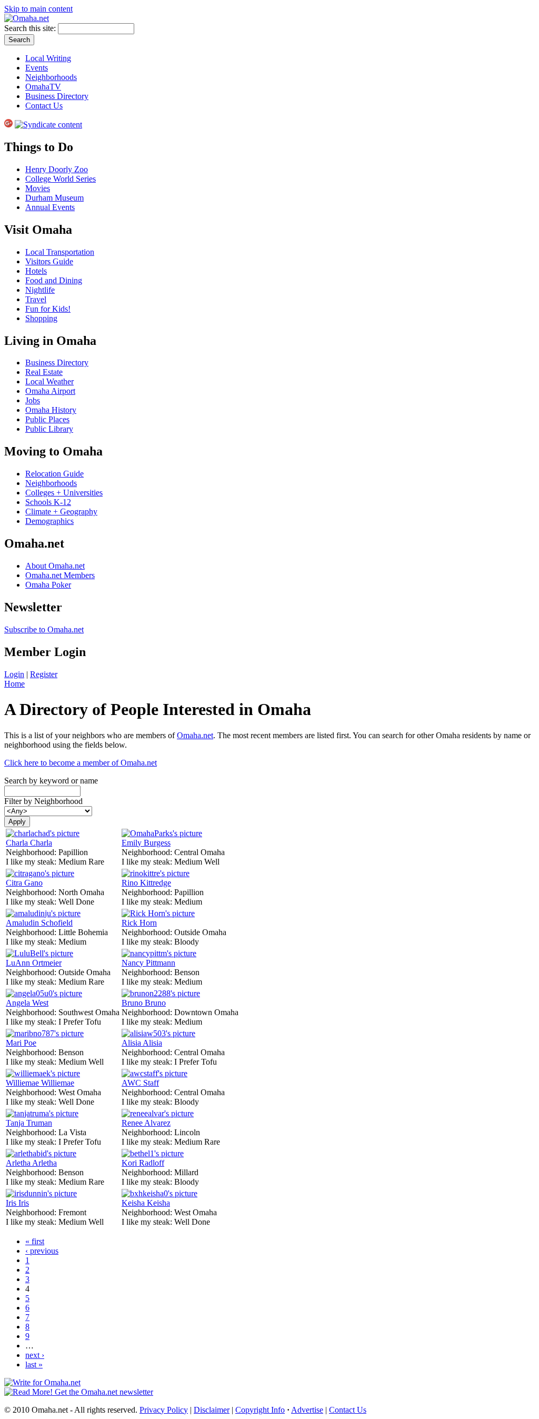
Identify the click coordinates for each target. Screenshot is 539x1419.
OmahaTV (43, 86)
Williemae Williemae (40, 1082)
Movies (37, 188)
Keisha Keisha (146, 1202)
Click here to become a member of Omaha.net (80, 762)
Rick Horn (139, 922)
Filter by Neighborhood (43, 801)
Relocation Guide (54, 473)
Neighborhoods (51, 77)
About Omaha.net (55, 565)
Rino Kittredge (146, 882)
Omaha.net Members (60, 575)
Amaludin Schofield (39, 922)
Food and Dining (53, 280)
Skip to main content (38, 8)
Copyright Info (260, 1409)
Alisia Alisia (142, 1042)
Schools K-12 (48, 502)
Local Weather (49, 381)
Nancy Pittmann (148, 962)
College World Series (60, 178)
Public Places (47, 419)
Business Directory (56, 96)
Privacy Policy (163, 1409)
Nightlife (40, 289)
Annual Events (50, 207)
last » (34, 1364)
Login (14, 674)
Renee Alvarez (146, 1122)
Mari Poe (21, 1042)
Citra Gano (24, 882)
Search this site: (31, 28)
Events (36, 67)
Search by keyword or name (51, 780)
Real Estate (44, 372)
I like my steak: (32, 861)
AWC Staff (140, 1082)
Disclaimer (211, 1409)
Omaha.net (195, 735)
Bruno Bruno (144, 1002)
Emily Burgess (146, 842)
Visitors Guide (49, 261)
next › (34, 1355)
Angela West (27, 1002)
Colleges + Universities (64, 492)
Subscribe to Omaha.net (44, 629)
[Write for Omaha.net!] (42, 1382)
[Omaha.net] (26, 18)
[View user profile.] (42, 833)
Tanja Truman (29, 1122)
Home (14, 683)
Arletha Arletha (31, 1162)
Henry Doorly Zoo (56, 169)
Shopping (41, 318)
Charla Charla (29, 842)
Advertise (307, 1409)
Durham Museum (54, 197)
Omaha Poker (48, 584)
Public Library (49, 428)
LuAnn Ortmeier (34, 962)
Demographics (49, 521)
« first (34, 1241)
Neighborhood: (32, 852)
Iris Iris (17, 1202)
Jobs (32, 400)
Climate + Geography (61, 511)
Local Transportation (59, 251)
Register (43, 674)
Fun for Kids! (48, 308)
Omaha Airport (50, 390)
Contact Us (44, 105)
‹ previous (41, 1250)
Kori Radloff (143, 1162)
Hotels (36, 270)
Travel (35, 299)
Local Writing (48, 58)
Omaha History (50, 409)
